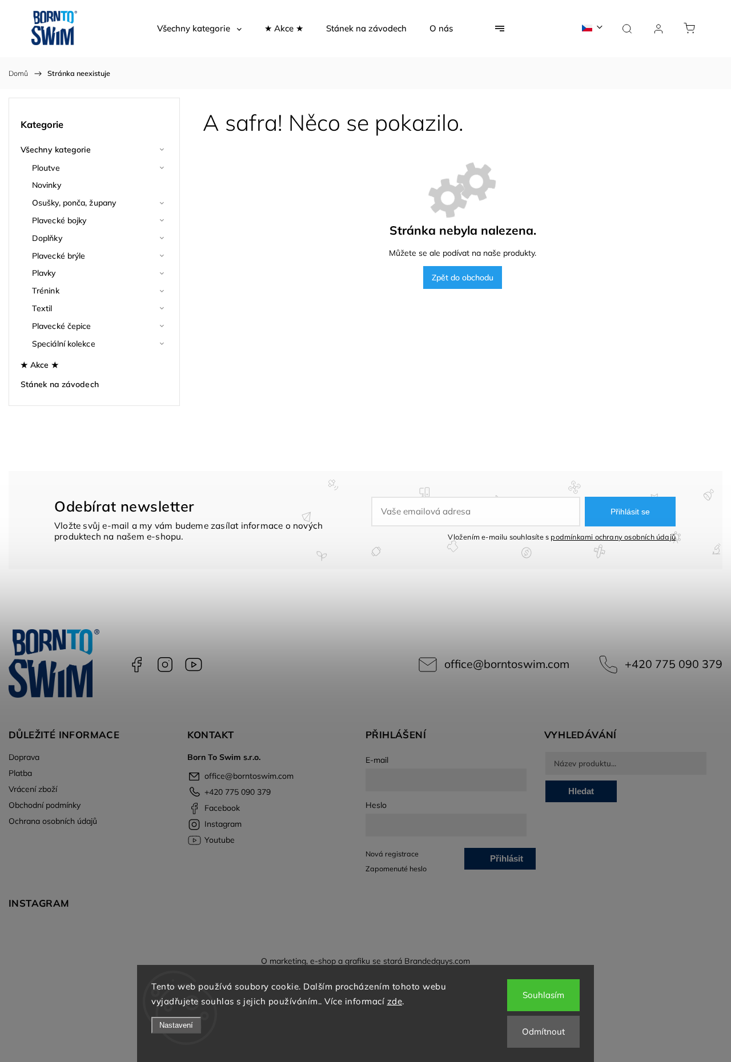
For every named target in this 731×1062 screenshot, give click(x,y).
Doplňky (47, 238)
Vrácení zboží (33, 789)
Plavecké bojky (59, 220)
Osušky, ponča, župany (74, 203)
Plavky (44, 273)
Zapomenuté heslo (396, 868)
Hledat (581, 791)
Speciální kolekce (63, 344)
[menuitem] (199, 28)
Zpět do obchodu (462, 277)
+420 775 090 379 (673, 664)
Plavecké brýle (58, 256)
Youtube (193, 664)
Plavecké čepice (61, 326)
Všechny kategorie (56, 149)
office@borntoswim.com (506, 664)
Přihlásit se (630, 511)
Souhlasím (543, 994)
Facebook (136, 664)
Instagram (165, 664)
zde (395, 1001)
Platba (20, 773)
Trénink (45, 290)
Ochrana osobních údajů (53, 821)
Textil (42, 308)
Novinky (46, 185)
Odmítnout (543, 1031)
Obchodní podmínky (45, 805)
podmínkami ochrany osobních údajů (613, 536)
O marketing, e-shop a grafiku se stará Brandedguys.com (365, 961)
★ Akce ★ (40, 365)
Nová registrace (392, 853)
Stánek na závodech (60, 384)
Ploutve (46, 168)
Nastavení (176, 1025)
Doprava (24, 757)
